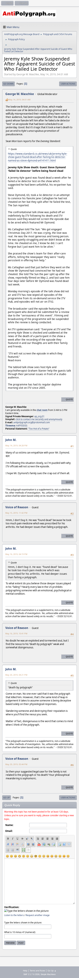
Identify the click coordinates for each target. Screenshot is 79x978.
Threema (10, 425)
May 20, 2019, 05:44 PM (16, 764)
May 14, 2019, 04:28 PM (16, 445)
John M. (11, 440)
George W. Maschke (19, 94)
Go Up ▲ (52, 970)
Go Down (8, 83)
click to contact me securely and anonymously (39, 419)
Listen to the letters (14, 915)
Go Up (6, 797)
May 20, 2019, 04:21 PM (16, 674)
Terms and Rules (37, 970)
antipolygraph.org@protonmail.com (31, 422)
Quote (69, 399)
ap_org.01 (39, 416)
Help (25, 970)
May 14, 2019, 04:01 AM (19, 99)
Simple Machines (48, 974)
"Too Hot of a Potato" (38, 428)
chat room (42, 410)
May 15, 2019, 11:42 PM (16, 512)
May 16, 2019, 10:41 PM (16, 633)
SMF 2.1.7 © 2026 (31, 974)
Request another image (38, 915)
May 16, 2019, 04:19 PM (16, 554)
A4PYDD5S (21, 425)
